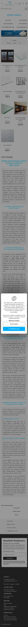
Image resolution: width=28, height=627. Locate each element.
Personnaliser (14, 324)
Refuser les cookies (14, 320)
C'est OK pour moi (14, 329)
